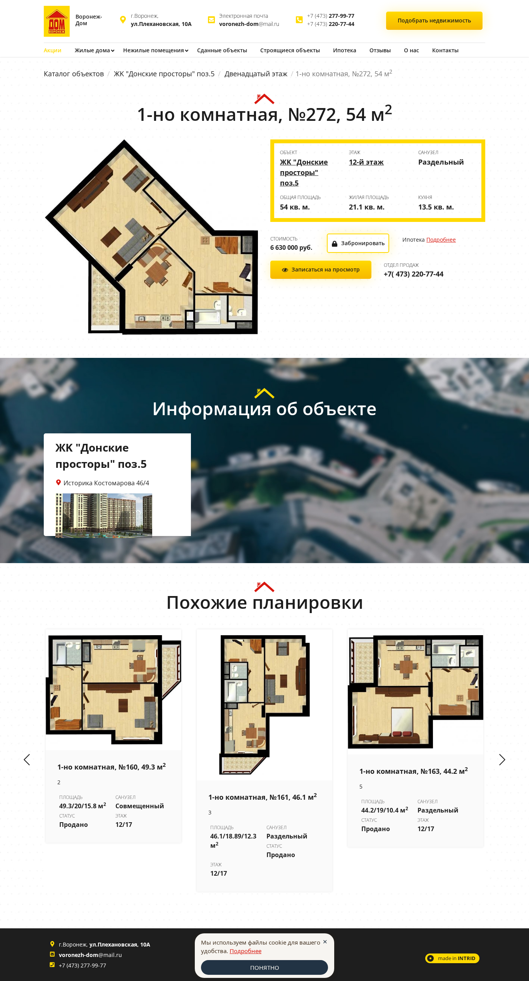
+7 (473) (330, 15)
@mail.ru (249, 23)
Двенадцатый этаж (256, 73)
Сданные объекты (222, 50)
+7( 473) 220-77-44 (413, 273)
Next (502, 760)
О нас (411, 50)
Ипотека (344, 50)
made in (457, 958)
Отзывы (380, 50)
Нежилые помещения (153, 50)
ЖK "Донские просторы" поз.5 (164, 73)
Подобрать (434, 20)
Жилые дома (92, 50)
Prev (27, 760)
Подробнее (441, 239)
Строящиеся (290, 50)
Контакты (445, 50)
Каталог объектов (74, 73)
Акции (53, 50)
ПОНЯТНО (264, 967)
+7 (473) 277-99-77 (82, 965)
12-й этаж (366, 162)
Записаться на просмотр (326, 269)
